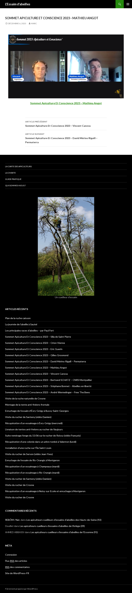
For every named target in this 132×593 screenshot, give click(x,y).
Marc (34, 23)
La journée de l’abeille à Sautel (21, 324)
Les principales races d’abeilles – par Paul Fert (29, 330)
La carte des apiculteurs (18, 166)
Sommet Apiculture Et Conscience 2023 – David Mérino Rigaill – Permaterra (61, 138)
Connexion (11, 554)
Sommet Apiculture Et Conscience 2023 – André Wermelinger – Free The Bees (47, 392)
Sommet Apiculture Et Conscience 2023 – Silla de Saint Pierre (38, 336)
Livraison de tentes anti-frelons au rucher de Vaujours (34, 429)
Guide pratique (13, 179)
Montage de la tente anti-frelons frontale (27, 404)
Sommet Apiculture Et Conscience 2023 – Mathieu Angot (36, 367)
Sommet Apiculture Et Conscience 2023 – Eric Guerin (33, 349)
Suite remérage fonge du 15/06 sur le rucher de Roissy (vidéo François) (43, 435)
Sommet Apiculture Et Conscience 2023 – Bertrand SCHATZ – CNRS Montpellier (48, 379)
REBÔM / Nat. (12, 519)
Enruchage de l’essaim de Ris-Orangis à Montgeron (32, 460)
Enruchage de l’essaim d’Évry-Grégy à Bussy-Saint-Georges (37, 410)
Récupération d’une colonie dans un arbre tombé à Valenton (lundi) (40, 441)
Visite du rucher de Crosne (19, 484)
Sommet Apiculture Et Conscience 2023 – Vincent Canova (58, 123)
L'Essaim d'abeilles (17, 4)
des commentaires (17, 567)
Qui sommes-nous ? (15, 185)
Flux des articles (16, 560)
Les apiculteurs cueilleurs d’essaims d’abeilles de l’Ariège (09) (52, 526)
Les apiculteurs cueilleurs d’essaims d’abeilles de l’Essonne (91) (64, 532)
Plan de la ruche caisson (18, 318)
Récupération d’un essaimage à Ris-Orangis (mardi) (32, 472)
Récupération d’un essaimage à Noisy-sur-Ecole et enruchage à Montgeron (45, 491)
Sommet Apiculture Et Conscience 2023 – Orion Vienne (35, 342)
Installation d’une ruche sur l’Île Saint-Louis (28, 447)
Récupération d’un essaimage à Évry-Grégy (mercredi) (34, 423)
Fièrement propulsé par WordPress (21, 589)
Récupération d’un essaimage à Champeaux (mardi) (32, 466)
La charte (10, 172)
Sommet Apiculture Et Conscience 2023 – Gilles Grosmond (36, 355)
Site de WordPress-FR (17, 573)
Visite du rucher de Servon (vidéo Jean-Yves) (29, 454)
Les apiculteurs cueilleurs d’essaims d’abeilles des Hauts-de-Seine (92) (63, 519)
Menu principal (128, 4)
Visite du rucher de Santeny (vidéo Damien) (28, 417)
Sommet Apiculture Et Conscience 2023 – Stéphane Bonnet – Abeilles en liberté (48, 386)
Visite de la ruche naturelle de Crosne (25, 398)
